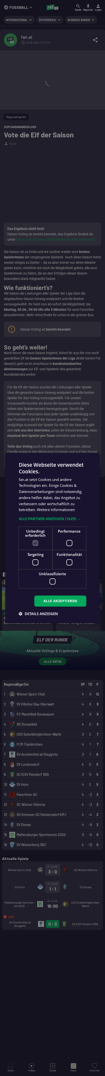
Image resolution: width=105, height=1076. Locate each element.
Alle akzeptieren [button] (60, 600)
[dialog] (52, 538)
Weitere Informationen (56, 509)
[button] (52, 518)
